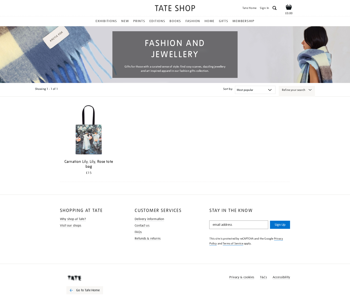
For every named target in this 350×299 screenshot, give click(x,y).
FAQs (138, 232)
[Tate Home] (91, 278)
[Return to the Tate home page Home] (175, 9)
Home (209, 21)
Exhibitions (106, 21)
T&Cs (263, 277)
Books (175, 21)
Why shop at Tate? (73, 219)
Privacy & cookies (241, 277)
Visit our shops (70, 226)
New (125, 21)
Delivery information (149, 219)
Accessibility (281, 277)
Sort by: (228, 89)
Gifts (223, 21)
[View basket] (289, 7)
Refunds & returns (148, 239)
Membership (243, 21)
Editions (157, 21)
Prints (139, 21)
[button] (274, 8)
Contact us (142, 226)
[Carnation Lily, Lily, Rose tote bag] (88, 130)
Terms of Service (233, 243)
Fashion (193, 21)
